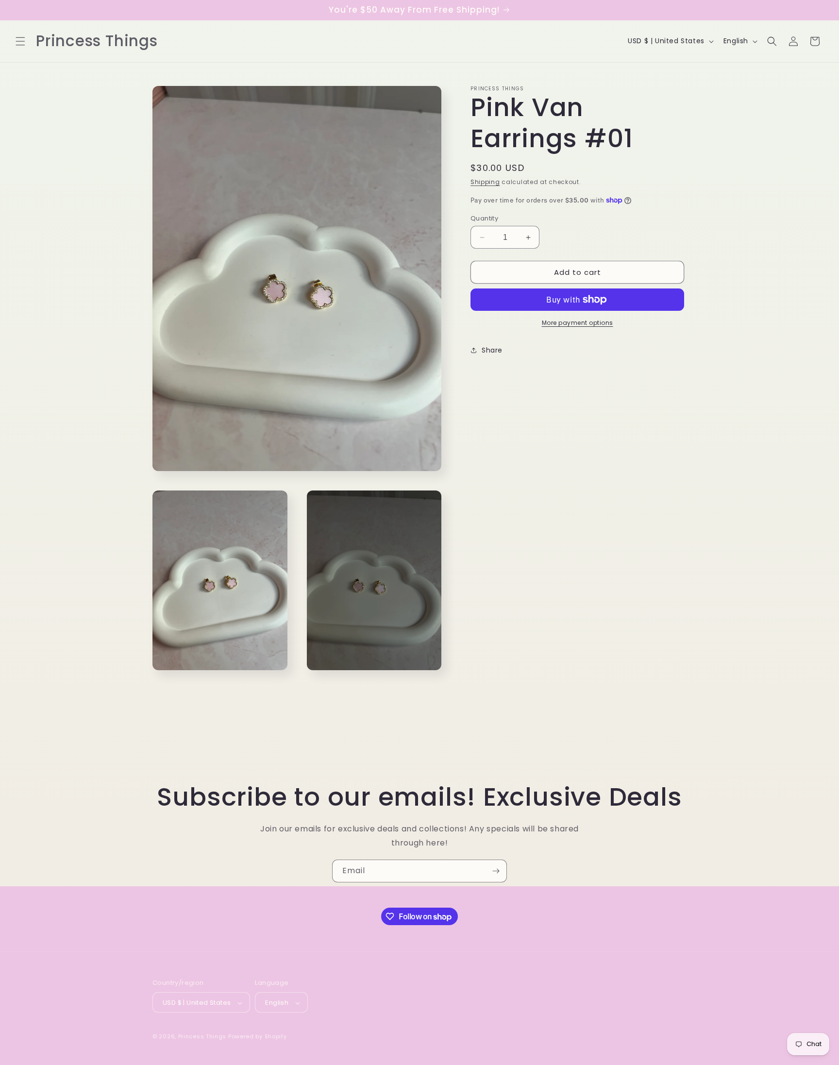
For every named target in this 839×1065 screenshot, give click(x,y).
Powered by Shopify (257, 1037)
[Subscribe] (495, 871)
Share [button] (492, 350)
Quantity (484, 218)
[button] (20, 41)
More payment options (577, 323)
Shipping (485, 182)
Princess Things (202, 1037)
